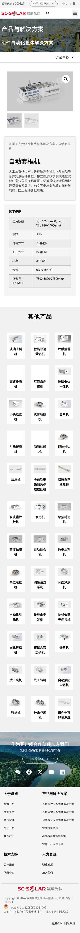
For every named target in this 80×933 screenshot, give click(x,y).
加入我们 (47, 872)
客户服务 (9, 864)
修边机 (40, 517)
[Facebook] (29, 772)
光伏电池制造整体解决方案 (58, 812)
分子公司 (9, 828)
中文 (65, 3)
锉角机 (64, 647)
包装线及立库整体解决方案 (58, 820)
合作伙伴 (9, 820)
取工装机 (40, 680)
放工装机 (16, 680)
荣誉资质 (9, 812)
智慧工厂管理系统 (53, 844)
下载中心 (9, 872)
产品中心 (62, 57)
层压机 (15, 479)
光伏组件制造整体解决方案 (36, 144)
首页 (12, 144)
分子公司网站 (41, 3)
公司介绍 (9, 804)
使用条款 (57, 923)
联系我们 (9, 836)
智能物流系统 (50, 828)
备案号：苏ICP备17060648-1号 (23, 911)
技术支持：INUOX (56, 911)
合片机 (64, 414)
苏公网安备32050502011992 (28, 907)
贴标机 (15, 712)
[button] (75, 13)
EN (74, 3)
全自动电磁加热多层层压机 (40, 484)
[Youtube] (51, 772)
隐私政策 (69, 923)
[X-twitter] (40, 772)
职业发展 (47, 864)
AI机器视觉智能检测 (54, 836)
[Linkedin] (62, 772)
